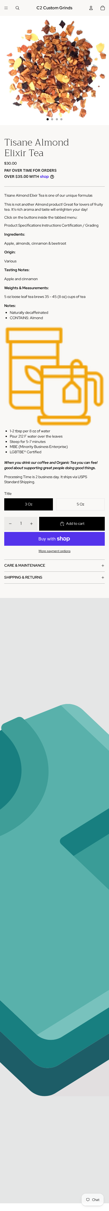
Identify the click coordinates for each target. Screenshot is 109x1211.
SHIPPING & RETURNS (23, 577)
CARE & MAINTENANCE (24, 565)
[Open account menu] (91, 8)
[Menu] (6, 8)
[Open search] (17, 8)
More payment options (54, 551)
